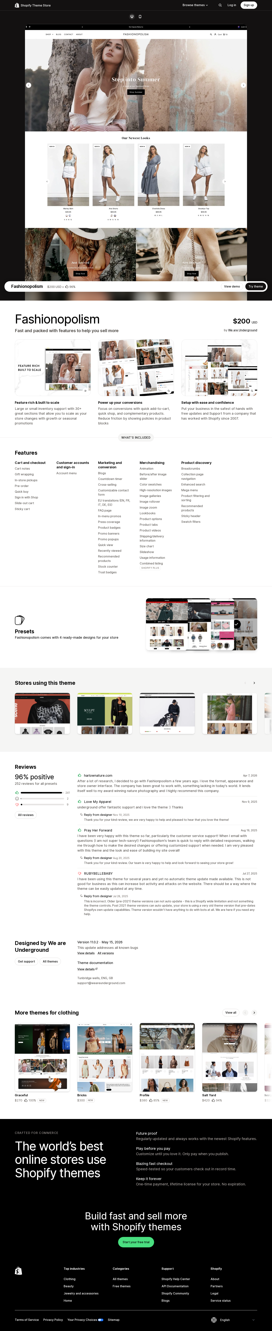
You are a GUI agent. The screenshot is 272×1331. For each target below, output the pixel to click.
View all (230, 1012)
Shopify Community (175, 1293)
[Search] (220, 5)
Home (68, 1300)
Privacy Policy (53, 1320)
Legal (214, 1293)
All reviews (25, 815)
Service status (221, 1300)
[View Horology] (190, 624)
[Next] (254, 683)
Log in (232, 5)
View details (86, 953)
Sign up (249, 5)
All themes (50, 961)
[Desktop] (132, 17)
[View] (42, 714)
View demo (232, 286)
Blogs (165, 1300)
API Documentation (175, 1286)
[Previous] (245, 683)
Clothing (69, 1279)
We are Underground (242, 330)
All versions (106, 953)
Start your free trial (136, 1242)
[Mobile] (140, 17)
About (215, 1279)
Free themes (121, 1286)
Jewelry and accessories (81, 1293)
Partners (217, 1286)
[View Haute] (167, 624)
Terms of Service (27, 1320)
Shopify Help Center (176, 1279)
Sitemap (114, 1320)
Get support (26, 961)
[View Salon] (213, 624)
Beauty (69, 1286)
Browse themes (194, 5)
